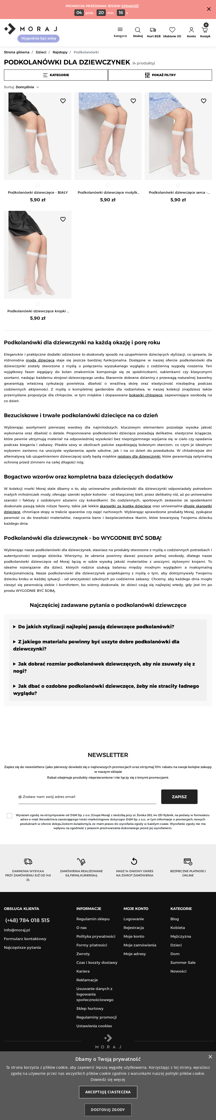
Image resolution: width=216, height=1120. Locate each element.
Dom (175, 953)
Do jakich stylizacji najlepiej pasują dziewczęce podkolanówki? (96, 627)
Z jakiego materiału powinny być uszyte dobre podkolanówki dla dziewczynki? (96, 645)
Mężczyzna (180, 936)
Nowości (178, 971)
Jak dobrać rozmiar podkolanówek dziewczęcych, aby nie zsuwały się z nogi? (104, 667)
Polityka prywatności (95, 936)
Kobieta (177, 927)
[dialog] (108, 1085)
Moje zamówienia (140, 945)
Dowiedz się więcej (108, 1079)
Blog (174, 919)
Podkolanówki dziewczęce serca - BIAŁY (178, 192)
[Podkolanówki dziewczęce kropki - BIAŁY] (37, 254)
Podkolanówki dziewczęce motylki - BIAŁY (108, 192)
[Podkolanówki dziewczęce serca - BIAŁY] (178, 136)
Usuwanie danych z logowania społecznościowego (95, 994)
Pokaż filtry (164, 75)
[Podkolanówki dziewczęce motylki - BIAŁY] (108, 136)
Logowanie (134, 919)
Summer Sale (182, 962)
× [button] (210, 1057)
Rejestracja (134, 927)
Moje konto (134, 936)
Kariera (83, 971)
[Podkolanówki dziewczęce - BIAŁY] (37, 136)
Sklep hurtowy (90, 1008)
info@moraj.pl (17, 930)
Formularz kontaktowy (25, 938)
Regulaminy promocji (96, 1017)
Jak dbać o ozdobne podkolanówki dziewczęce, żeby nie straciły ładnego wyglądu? (106, 689)
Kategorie (59, 75)
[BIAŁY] (38, 185)
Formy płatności (91, 945)
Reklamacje (87, 980)
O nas (81, 927)
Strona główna (17, 52)
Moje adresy (135, 953)
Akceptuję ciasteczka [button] (108, 1091)
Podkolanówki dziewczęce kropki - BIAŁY (37, 311)
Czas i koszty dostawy (96, 962)
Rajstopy (60, 52)
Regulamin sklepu (93, 919)
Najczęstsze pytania (22, 947)
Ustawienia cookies (94, 1026)
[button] (138, 33)
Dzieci (41, 52)
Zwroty (83, 953)
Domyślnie (19, 87)
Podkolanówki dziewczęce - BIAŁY (38, 192)
